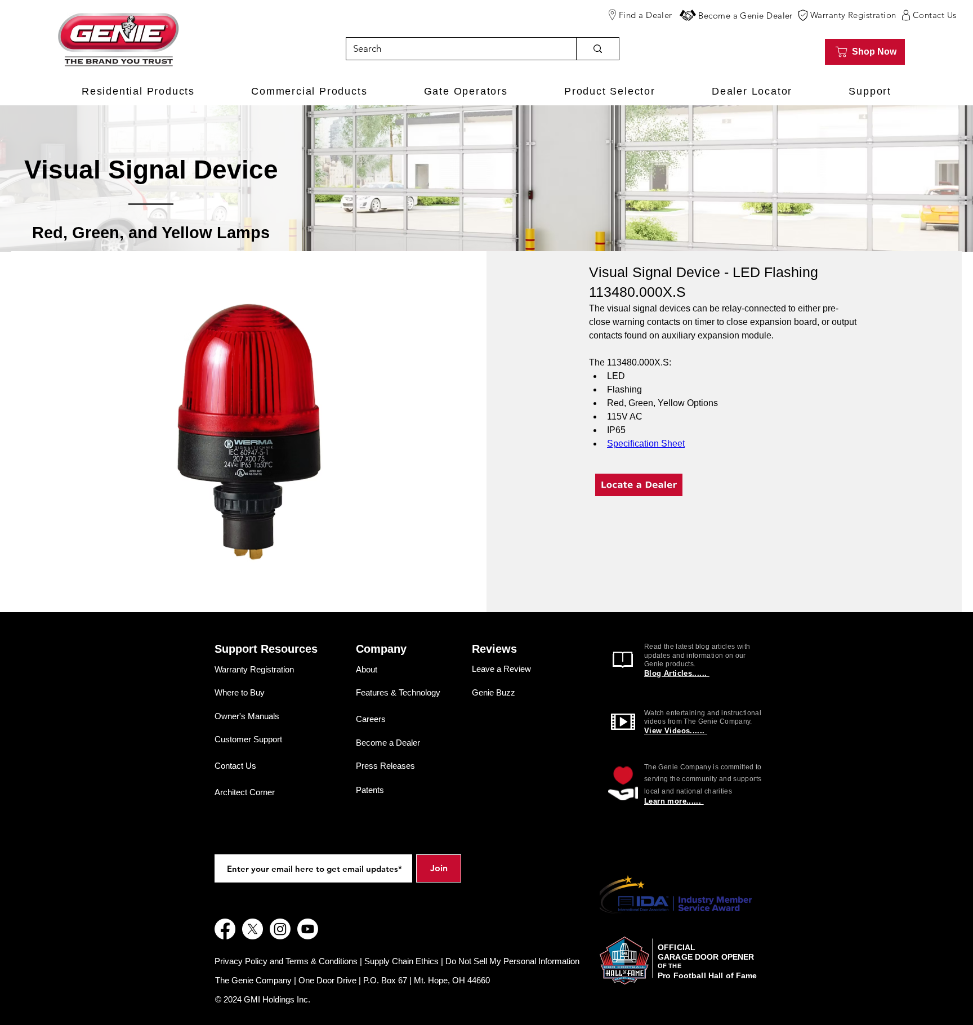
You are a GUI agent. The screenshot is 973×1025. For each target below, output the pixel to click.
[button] (688, 15)
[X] (252, 929)
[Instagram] (280, 929)
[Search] (597, 49)
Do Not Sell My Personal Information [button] (512, 961)
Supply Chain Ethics (401, 961)
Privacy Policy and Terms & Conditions (286, 961)
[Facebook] (225, 929)
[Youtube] (307, 929)
